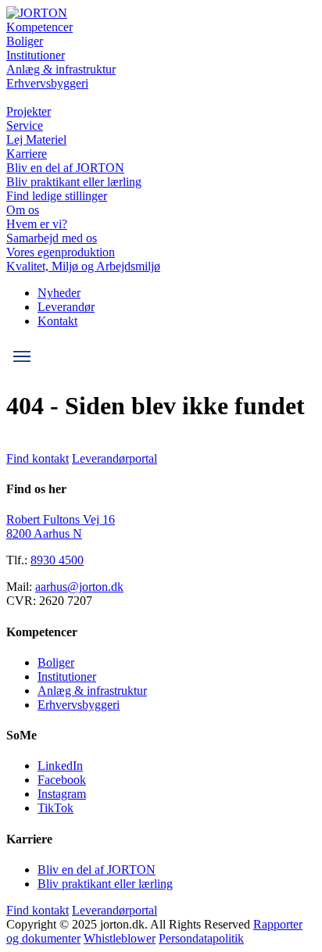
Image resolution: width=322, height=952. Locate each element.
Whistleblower (120, 938)
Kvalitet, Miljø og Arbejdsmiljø (83, 266)
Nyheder (59, 292)
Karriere (26, 153)
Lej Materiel (36, 139)
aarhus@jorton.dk (79, 586)
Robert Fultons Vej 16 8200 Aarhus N (60, 526)
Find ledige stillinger (56, 195)
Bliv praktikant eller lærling (73, 181)
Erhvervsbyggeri (47, 83)
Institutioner (35, 55)
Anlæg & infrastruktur (61, 69)
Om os (22, 210)
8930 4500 (57, 560)
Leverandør (66, 306)
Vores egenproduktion (60, 252)
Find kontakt (37, 458)
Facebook (62, 779)
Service (24, 125)
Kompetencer (39, 27)
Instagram (62, 793)
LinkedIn (60, 765)
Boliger (24, 41)
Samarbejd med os (51, 238)
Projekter (28, 111)
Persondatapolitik (201, 938)
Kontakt (57, 320)
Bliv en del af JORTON (65, 167)
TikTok (55, 807)
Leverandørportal (114, 458)
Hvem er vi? (36, 224)
